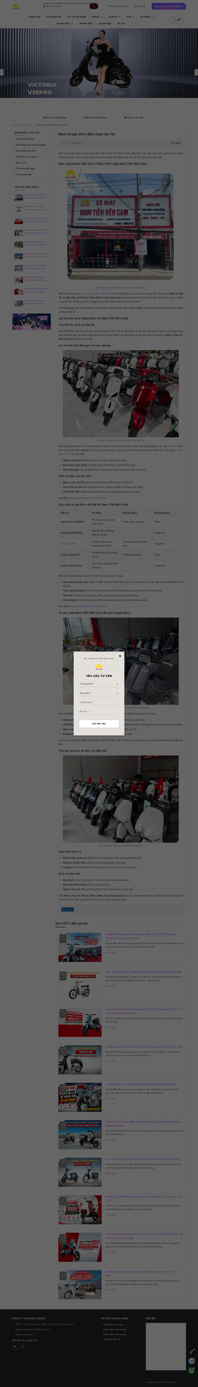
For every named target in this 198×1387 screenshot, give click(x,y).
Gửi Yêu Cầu (99, 724)
